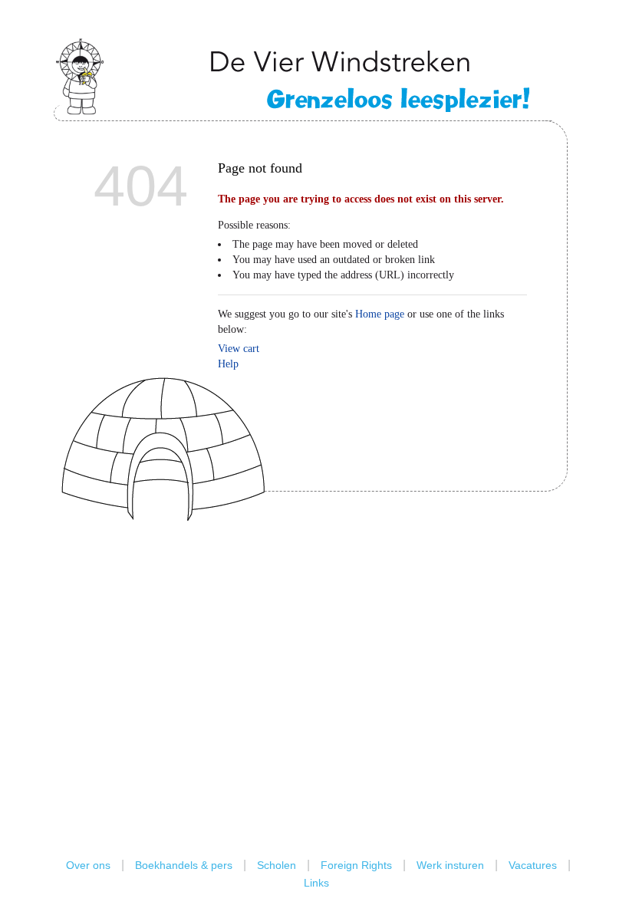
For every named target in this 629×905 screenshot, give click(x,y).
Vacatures (533, 865)
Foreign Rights (356, 865)
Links (316, 883)
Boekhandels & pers (183, 865)
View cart (238, 348)
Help (228, 364)
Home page (379, 314)
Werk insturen (450, 865)
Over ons (88, 865)
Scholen (276, 865)
